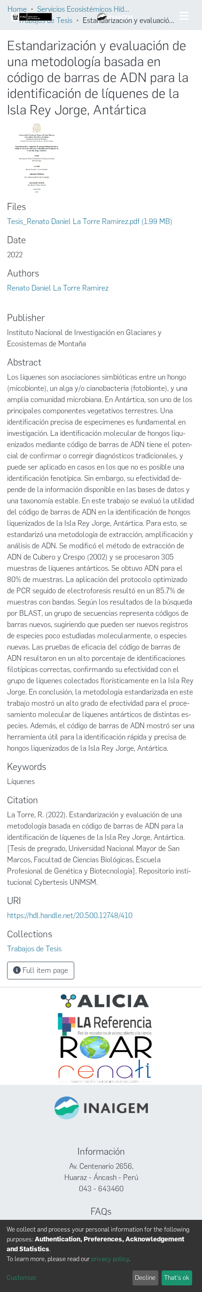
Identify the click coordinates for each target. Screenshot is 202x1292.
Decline (145, 1278)
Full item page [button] (44, 970)
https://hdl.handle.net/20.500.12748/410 (69, 915)
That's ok (176, 1278)
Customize (21, 1278)
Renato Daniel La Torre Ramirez (58, 288)
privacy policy (110, 1259)
